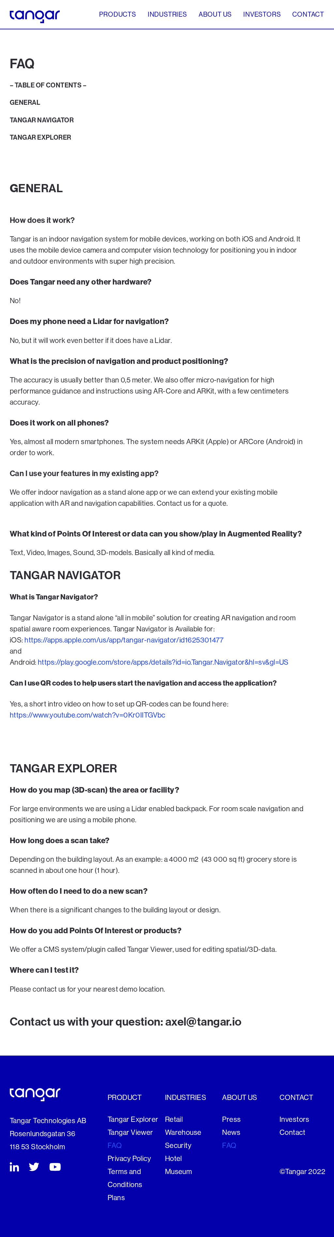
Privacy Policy (129, 1158)
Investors (295, 1119)
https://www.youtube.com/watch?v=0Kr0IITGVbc (87, 715)
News (231, 1132)
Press (231, 1119)
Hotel (173, 1158)
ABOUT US (215, 14)
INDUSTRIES (167, 14)
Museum (178, 1171)
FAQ (115, 1145)
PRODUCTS (117, 14)
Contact (292, 1132)
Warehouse (183, 1132)
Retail (174, 1119)
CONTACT (308, 14)
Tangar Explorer (133, 1119)
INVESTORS (262, 14)
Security (178, 1145)
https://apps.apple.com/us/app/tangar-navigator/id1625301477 (123, 640)
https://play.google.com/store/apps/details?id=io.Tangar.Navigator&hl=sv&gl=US (163, 662)
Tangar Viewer (130, 1132)
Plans (116, 1197)
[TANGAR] (35, 16)
